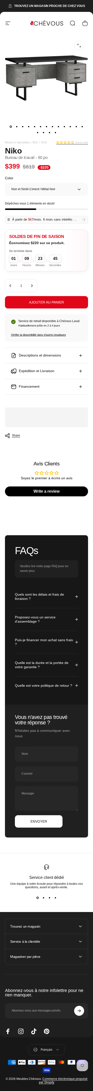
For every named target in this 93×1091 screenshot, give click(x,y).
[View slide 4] (56, 898)
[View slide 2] (44, 898)
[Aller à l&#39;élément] (11, 126)
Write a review (46, 491)
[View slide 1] (38, 898)
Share (16, 435)
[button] (65, 142)
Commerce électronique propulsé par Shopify (63, 1080)
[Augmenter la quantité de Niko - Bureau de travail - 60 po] (32, 285)
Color (9, 178)
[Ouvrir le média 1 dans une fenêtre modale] (79, 46)
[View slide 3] (50, 898)
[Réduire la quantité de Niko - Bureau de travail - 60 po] (10, 285)
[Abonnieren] (79, 1011)
